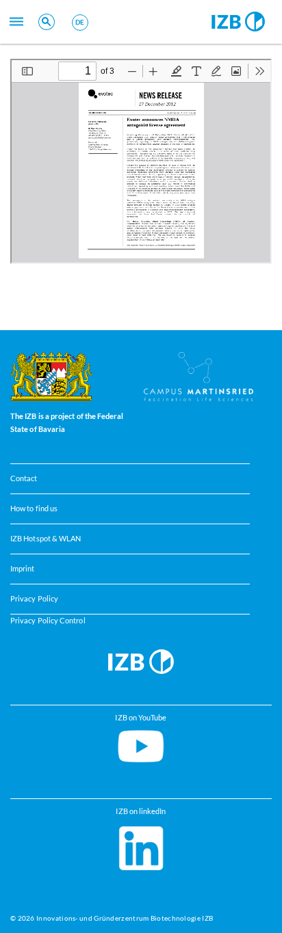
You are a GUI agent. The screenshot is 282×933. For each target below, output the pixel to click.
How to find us (33, 508)
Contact (24, 478)
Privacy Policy (34, 599)
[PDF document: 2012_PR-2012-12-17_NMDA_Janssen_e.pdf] (141, 161)
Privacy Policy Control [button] (48, 621)
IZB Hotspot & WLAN (45, 539)
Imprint (22, 569)
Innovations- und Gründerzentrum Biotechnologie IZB (124, 918)
